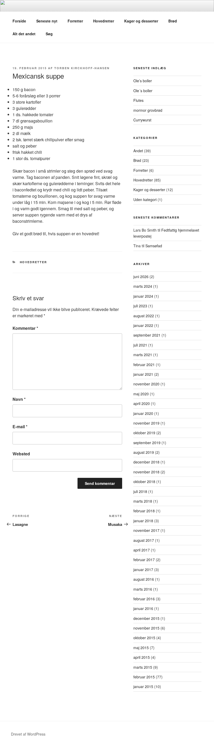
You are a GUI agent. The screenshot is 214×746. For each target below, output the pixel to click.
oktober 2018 (144, 481)
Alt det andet (24, 33)
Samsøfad (153, 245)
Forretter (75, 21)
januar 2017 (143, 569)
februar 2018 (144, 510)
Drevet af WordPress (28, 734)
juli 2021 (140, 345)
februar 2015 (144, 676)
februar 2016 (144, 598)
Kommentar (25, 328)
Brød (172, 21)
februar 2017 (144, 559)
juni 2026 (140, 276)
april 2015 (141, 657)
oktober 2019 (144, 432)
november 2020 (146, 383)
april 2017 (141, 550)
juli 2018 (140, 491)
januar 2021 (143, 374)
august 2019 (143, 452)
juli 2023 (140, 305)
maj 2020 (141, 393)
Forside (19, 21)
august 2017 (143, 540)
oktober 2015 (144, 637)
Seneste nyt (46, 21)
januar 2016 (143, 608)
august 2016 (143, 579)
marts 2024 (142, 286)
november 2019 (146, 423)
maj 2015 (141, 647)
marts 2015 (142, 667)
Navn (19, 399)
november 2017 (146, 530)
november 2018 (146, 471)
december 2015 (146, 618)
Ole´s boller (142, 90)
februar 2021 (144, 364)
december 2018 (146, 462)
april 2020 (141, 403)
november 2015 (146, 628)
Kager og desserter (141, 21)
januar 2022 (143, 325)
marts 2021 (142, 354)
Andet (138, 150)
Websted (21, 454)
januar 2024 (143, 296)
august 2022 (143, 315)
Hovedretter (103, 21)
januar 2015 (143, 686)
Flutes (138, 100)
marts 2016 (142, 589)
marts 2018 (142, 501)
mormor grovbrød (147, 110)
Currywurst (142, 119)
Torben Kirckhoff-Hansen (82, 68)
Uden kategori (145, 199)
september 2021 (146, 335)
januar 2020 (143, 413)
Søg (49, 33)
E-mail (20, 427)
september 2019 (146, 442)
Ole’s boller (142, 80)
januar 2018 (143, 520)
